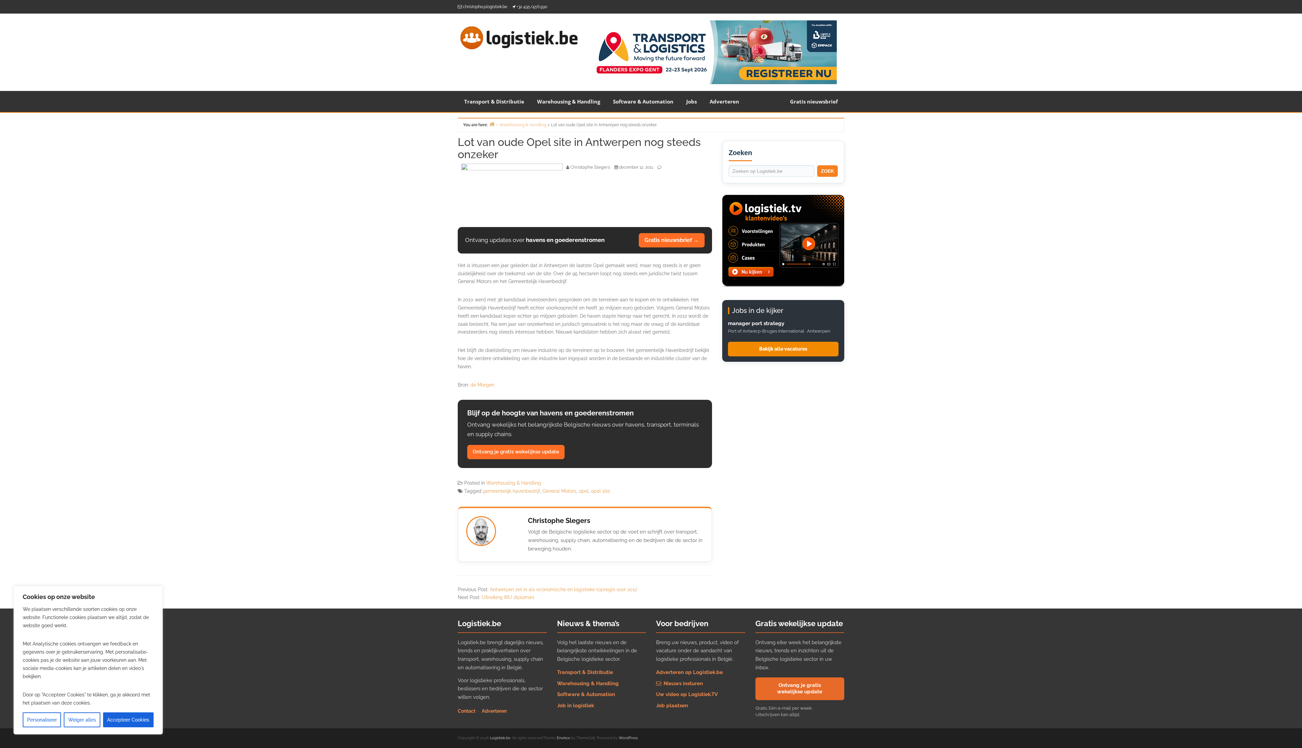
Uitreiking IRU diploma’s (508, 597)
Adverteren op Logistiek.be (689, 672)
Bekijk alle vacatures (783, 349)
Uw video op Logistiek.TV (687, 694)
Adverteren (724, 101)
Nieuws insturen (682, 683)
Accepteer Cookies (128, 720)
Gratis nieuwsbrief (814, 101)
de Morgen (482, 385)
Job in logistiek (575, 706)
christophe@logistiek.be (485, 6)
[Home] (492, 124)
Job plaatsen (672, 706)
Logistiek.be (500, 738)
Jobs (691, 101)
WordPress (628, 738)
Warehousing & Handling (568, 101)
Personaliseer (42, 720)
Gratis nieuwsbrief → (672, 240)
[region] (88, 660)
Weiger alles (82, 720)
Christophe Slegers (559, 521)
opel (584, 491)
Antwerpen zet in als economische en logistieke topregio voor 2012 (563, 589)
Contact (466, 711)
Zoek (827, 171)
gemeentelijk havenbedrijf (511, 491)
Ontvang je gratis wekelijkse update (516, 452)
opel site (600, 491)
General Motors (559, 491)
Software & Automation (643, 101)
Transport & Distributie (494, 101)
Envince (563, 738)
